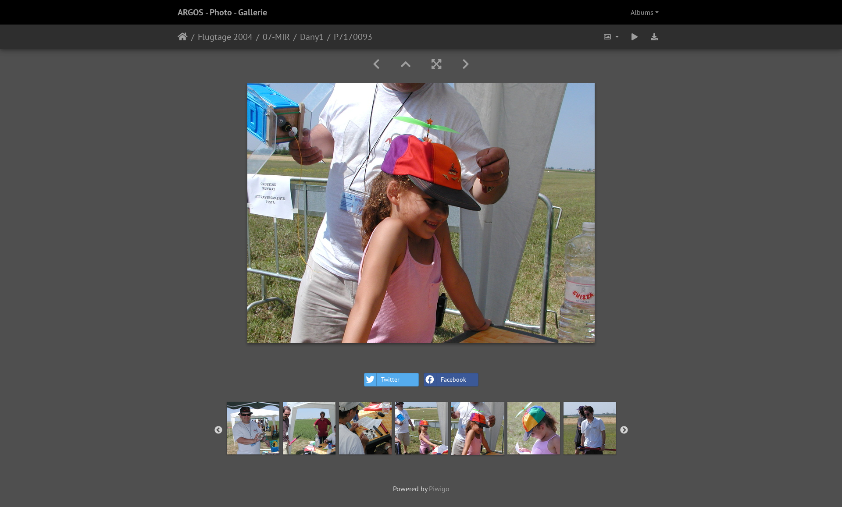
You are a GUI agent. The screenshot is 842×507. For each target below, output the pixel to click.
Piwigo (439, 488)
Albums (642, 12)
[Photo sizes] (610, 37)
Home (183, 36)
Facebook (453, 379)
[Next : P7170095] (466, 64)
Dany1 (312, 37)
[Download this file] (654, 37)
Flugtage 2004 (225, 37)
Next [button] (624, 430)
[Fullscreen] (436, 64)
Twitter (390, 379)
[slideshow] (634, 37)
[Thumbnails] (405, 64)
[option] (253, 428)
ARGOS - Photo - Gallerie (222, 12)
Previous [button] (218, 430)
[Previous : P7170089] (376, 64)
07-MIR (276, 37)
